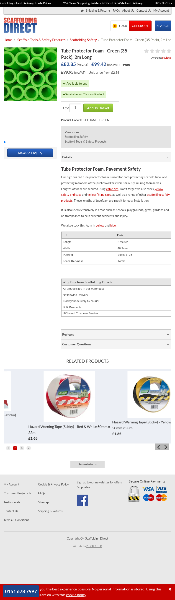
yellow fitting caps (99, 194)
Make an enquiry (30, 153)
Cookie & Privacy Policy (53, 484)
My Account (161, 10)
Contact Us (143, 10)
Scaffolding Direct (20, 26)
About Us (128, 10)
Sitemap (43, 502)
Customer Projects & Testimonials (17, 497)
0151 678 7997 (21, 591)
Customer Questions (76, 344)
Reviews (68, 334)
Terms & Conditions (16, 520)
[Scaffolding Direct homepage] (82, 11)
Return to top (86, 464)
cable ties (112, 189)
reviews (166, 57)
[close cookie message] (169, 589)
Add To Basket (98, 108)
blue (113, 225)
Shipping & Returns (98, 10)
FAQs (116, 10)
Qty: (66, 108)
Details (67, 157)
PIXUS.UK (94, 546)
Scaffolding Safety (76, 136)
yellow (100, 225)
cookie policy (76, 594)
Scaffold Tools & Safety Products (86, 141)
